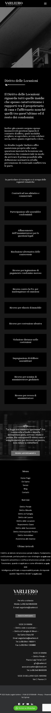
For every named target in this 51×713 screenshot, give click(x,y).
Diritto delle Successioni (26, 528)
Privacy (40, 694)
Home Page (25, 478)
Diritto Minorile (25, 510)
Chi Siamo (26, 481)
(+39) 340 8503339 (38, 670)
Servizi (25, 485)
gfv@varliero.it (40, 663)
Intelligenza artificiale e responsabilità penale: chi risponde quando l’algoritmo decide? (25, 571)
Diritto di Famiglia (25, 514)
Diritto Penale (25, 506)
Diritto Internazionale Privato (25, 531)
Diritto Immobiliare (25, 535)
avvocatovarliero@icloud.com (34, 667)
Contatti (25, 492)
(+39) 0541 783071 (27, 641)
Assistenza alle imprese (25, 539)
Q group (26, 697)
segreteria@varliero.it (29, 607)
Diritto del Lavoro (25, 517)
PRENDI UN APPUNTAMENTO (25, 615)
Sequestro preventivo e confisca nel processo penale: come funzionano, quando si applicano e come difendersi (25, 561)
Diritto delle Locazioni (25, 521)
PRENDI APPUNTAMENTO (25, 453)
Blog (25, 489)
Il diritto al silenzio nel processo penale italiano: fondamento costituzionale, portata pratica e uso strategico (25, 554)
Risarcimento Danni (25, 524)
